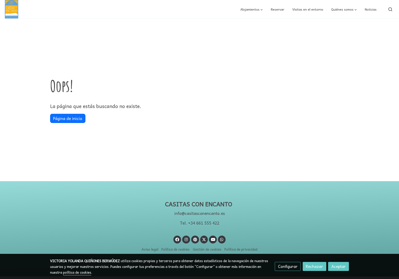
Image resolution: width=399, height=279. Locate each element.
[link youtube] (213, 239)
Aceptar (338, 266)
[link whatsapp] (222, 239)
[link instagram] (186, 239)
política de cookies (77, 272)
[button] (251, 9)
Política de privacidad (240, 249)
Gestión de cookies (207, 249)
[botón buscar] (390, 9)
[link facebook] (177, 239)
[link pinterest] (195, 239)
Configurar (288, 266)
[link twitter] (204, 239)
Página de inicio (67, 118)
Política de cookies (175, 249)
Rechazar (314, 266)
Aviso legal (150, 249)
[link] (11, 9)
